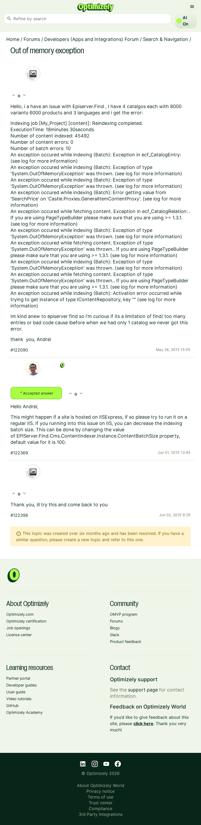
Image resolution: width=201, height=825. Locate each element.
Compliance (100, 808)
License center (19, 634)
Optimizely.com (20, 614)
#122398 (19, 515)
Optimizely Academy (24, 712)
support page (143, 690)
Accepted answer (36, 392)
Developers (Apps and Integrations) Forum (91, 39)
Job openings (18, 628)
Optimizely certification (26, 621)
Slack (114, 634)
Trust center (101, 802)
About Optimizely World (100, 785)
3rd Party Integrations (100, 814)
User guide (15, 692)
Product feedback (125, 641)
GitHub (12, 705)
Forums (32, 39)
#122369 (19, 452)
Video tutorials (19, 698)
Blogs (115, 628)
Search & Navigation (165, 39)
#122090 (19, 350)
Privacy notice (100, 791)
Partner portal (18, 678)
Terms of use (100, 797)
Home (12, 39)
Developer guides (21, 685)
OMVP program (123, 614)
